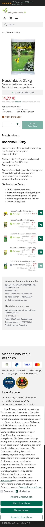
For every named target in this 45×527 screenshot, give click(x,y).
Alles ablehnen (21, 510)
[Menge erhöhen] (17, 124)
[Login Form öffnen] (4, 18)
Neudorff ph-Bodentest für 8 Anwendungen (21, 211)
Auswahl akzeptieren (21, 517)
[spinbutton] (11, 124)
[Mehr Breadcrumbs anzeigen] (3, 32)
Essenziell (9, 491)
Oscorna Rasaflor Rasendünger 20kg (23, 234)
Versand (18, 102)
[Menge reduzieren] (4, 124)
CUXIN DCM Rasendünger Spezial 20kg (23, 261)
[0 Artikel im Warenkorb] (10, 18)
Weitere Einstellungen (21, 497)
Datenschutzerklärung (30, 487)
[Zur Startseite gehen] (14, 11)
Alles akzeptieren (21, 503)
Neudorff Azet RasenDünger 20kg (23, 248)
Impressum (6, 481)
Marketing (24, 491)
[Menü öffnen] (16, 18)
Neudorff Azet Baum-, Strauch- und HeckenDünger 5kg (22, 220)
